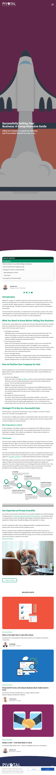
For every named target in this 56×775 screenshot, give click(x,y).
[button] (28, 258)
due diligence (24, 379)
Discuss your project (7, 538)
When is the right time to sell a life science (17, 635)
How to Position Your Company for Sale (13, 267)
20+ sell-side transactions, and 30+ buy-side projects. (26, 516)
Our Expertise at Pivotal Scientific (12, 278)
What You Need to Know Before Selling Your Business (17, 264)
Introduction (6, 261)
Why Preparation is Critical (11, 272)
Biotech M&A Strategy (7, 632)
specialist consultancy (15, 456)
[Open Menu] (52, 4)
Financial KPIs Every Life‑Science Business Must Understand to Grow (25, 689)
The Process (7, 275)
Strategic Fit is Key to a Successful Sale (13, 270)
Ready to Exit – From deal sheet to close (17, 743)
